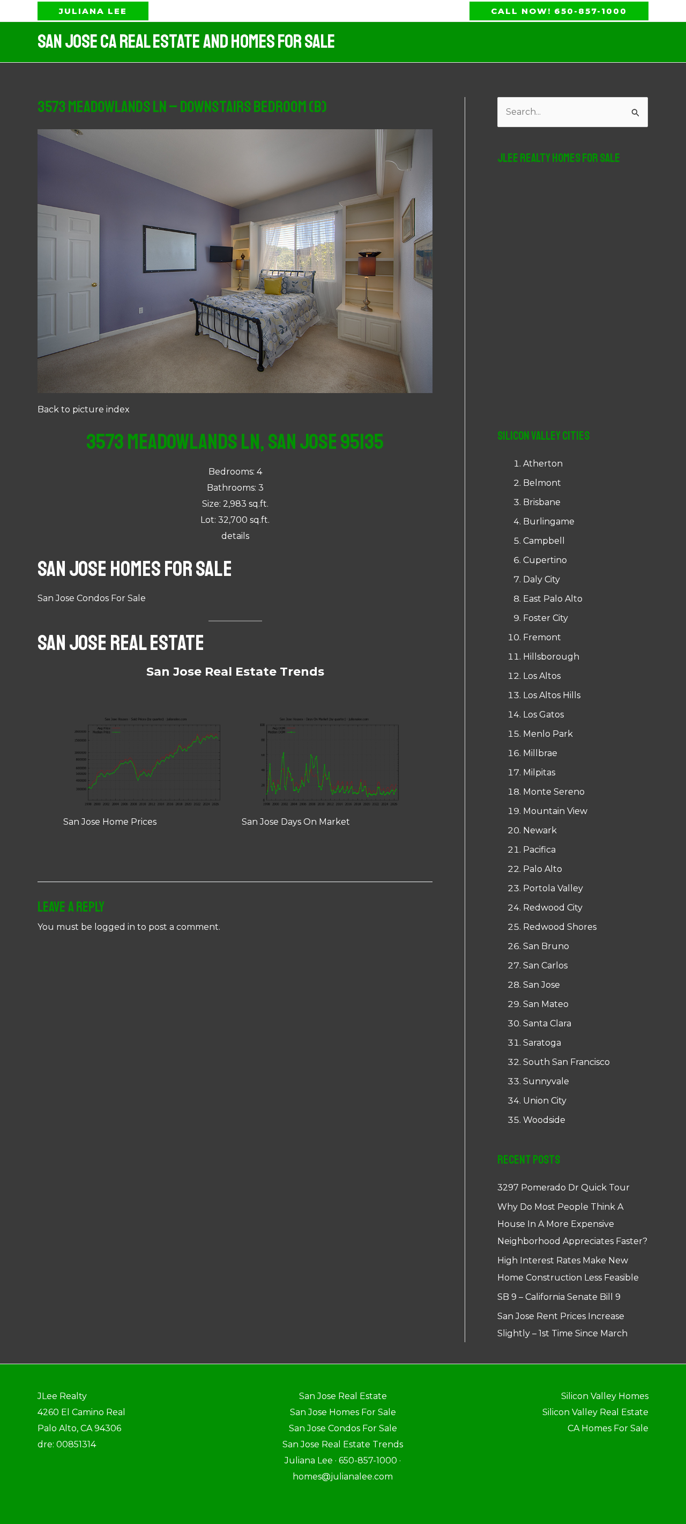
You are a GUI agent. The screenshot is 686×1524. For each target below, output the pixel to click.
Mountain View (555, 811)
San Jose (541, 985)
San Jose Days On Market (296, 822)
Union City (544, 1101)
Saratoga (542, 1043)
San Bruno (546, 946)
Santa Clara (547, 1023)
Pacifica (539, 850)
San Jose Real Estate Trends (235, 671)
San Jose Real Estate (121, 643)
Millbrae (540, 753)
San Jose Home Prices (109, 822)
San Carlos (545, 965)
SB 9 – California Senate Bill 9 (559, 1297)
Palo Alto (542, 869)
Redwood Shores (559, 927)
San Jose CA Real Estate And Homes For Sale (186, 42)
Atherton (543, 463)
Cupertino (545, 560)
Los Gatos (543, 714)
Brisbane (542, 502)
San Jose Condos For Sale (92, 598)
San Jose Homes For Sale (135, 569)
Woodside (544, 1120)
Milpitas (539, 772)
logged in (114, 927)
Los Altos (542, 676)
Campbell (544, 541)
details (235, 536)
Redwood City (553, 907)
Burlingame (549, 521)
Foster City (545, 618)
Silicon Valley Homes (604, 1396)
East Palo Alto (553, 599)
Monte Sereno (554, 792)
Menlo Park (548, 734)
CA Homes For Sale (608, 1428)
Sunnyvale (546, 1081)
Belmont (542, 483)
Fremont (542, 637)
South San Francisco (566, 1062)
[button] (93, 11)
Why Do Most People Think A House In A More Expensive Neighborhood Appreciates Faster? (572, 1224)
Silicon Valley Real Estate (595, 1412)
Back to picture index (84, 409)
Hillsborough (551, 657)
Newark (540, 830)
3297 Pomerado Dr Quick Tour (563, 1187)
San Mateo (546, 1004)
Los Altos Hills (551, 695)
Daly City (541, 579)
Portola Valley (553, 888)
